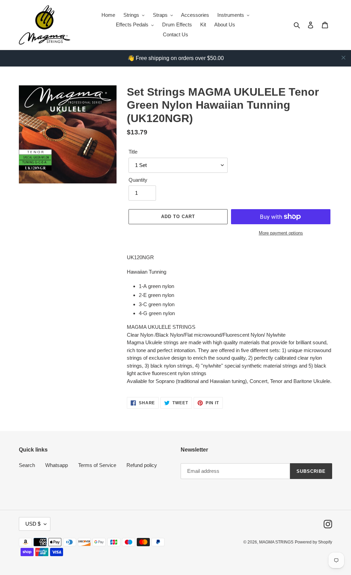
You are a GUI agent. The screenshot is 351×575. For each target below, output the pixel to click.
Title (133, 152)
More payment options (281, 233)
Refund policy (141, 465)
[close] (343, 57)
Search (27, 465)
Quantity (138, 180)
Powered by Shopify (313, 542)
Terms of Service (97, 465)
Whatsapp (56, 465)
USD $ (32, 524)
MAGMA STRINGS (276, 542)
